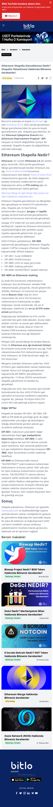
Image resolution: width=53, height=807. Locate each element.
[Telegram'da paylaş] (46, 78)
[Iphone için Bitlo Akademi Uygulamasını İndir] (18, 779)
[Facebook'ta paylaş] (38, 78)
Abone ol (12, 15)
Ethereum (6, 54)
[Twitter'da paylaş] (42, 78)
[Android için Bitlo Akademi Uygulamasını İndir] (34, 779)
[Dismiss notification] (50, 2)
